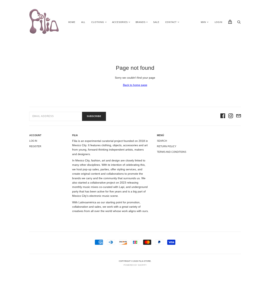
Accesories (120, 22)
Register (35, 146)
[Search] (239, 23)
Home (71, 22)
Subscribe (94, 116)
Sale (156, 22)
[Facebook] (222, 116)
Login (218, 22)
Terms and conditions (171, 152)
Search (162, 140)
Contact (171, 22)
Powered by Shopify (135, 265)
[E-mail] (238, 116)
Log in (33, 140)
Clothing (97, 22)
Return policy (166, 146)
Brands (140, 22)
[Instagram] (230, 116)
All (83, 22)
